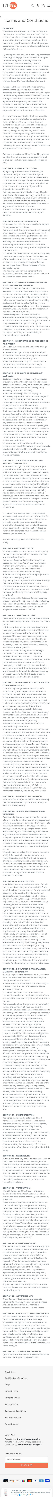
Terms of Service (13, 1417)
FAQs (7, 1384)
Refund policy (11, 1424)
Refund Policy (11, 1391)
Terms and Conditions (15, 1411)
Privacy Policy (11, 1404)
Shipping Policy (12, 1398)
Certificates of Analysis (16, 1378)
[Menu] (48, 5)
